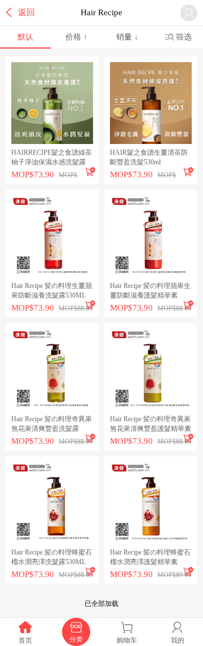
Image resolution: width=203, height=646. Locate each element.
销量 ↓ (127, 37)
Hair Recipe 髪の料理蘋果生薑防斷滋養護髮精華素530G (150, 291)
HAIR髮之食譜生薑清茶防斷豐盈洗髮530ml (149, 157)
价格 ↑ (76, 37)
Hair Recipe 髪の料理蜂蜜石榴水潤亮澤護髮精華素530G (150, 557)
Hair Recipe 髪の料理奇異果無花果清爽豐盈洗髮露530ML (51, 424)
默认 (25, 37)
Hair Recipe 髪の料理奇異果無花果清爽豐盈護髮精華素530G (150, 424)
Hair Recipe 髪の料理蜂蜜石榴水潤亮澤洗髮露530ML (51, 557)
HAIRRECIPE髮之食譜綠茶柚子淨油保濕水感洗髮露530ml (51, 158)
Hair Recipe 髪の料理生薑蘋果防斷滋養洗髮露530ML (51, 290)
